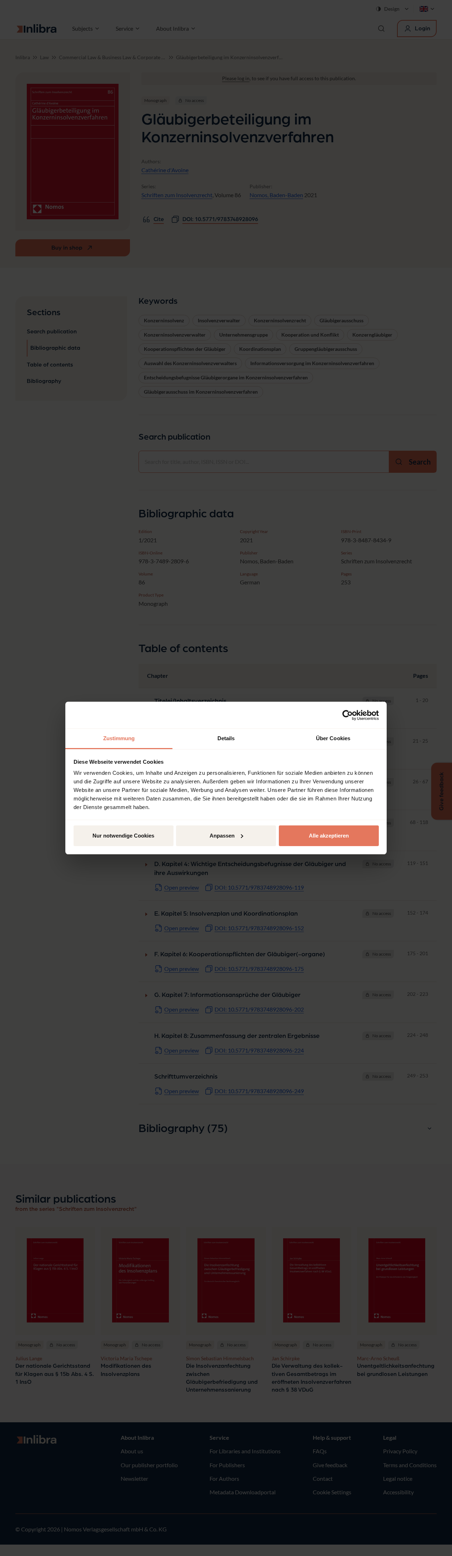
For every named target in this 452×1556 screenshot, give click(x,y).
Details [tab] (226, 738)
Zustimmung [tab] (119, 738)
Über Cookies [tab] (333, 738)
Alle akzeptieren (329, 836)
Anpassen (222, 836)
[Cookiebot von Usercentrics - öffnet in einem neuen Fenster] (347, 715)
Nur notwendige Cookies (123, 836)
